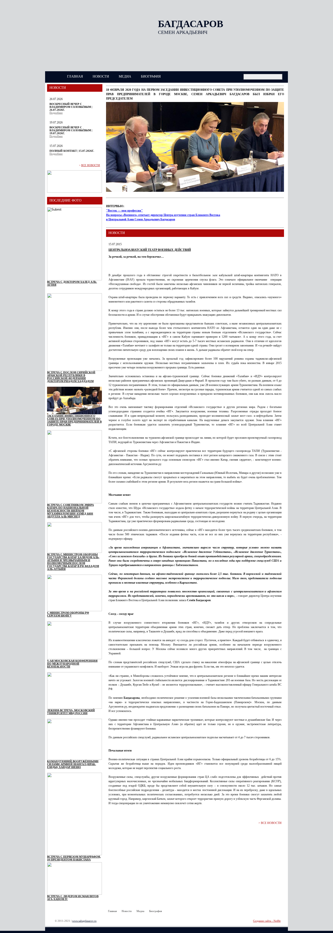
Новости (101, 76)
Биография (151, 76)
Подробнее (56, 112)
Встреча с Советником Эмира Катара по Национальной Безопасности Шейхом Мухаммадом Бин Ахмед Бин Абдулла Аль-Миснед (70, 510)
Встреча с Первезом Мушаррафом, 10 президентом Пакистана (74, 858)
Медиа (125, 76)
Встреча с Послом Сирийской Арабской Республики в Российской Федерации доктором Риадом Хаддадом (71, 377)
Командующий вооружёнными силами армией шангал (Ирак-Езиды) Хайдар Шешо (72, 764)
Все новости (90, 165)
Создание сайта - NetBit (267, 920)
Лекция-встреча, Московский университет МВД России (71, 712)
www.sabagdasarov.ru (84, 920)
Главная (75, 76)
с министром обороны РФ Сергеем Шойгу (68, 614)
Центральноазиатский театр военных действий (149, 250)
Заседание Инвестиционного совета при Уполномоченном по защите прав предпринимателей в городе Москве (74, 420)
